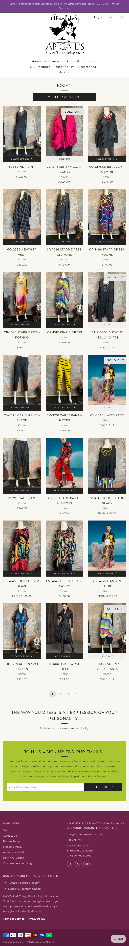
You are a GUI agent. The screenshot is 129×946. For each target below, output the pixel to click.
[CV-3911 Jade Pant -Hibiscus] (64, 463)
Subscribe (101, 787)
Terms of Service (14, 918)
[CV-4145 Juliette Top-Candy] (64, 546)
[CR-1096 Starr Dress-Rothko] (22, 297)
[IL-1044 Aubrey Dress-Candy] (107, 628)
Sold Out (64, 159)
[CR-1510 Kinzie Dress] (64, 297)
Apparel (88, 61)
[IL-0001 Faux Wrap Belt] (64, 628)
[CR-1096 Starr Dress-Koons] (107, 214)
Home (36, 61)
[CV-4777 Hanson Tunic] (107, 546)
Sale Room (65, 72)
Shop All (73, 61)
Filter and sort (66, 97)
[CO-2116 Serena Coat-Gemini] (107, 131)
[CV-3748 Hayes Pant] (107, 380)
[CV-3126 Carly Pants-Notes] (64, 380)
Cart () (112, 17)
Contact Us (10, 835)
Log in (98, 17)
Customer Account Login (18, 863)
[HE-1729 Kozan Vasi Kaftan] (22, 628)
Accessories (87, 66)
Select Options (20, 159)
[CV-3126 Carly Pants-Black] (22, 380)
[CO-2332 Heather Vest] (22, 214)
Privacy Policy (36, 918)
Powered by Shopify (13, 942)
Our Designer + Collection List (52, 66)
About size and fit (14, 852)
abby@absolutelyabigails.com (85, 834)
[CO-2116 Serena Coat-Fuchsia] (64, 131)
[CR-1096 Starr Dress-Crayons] (64, 214)
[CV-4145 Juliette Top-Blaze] (22, 546)
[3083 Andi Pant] (22, 131)
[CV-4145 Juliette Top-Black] (107, 463)
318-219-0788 (75, 840)
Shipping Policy (12, 846)
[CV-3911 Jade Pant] (22, 463)
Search (7, 830)
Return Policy (11, 841)
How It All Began (13, 857)
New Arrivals (54, 61)
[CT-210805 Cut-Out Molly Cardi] (107, 297)
